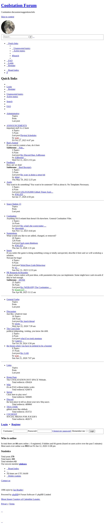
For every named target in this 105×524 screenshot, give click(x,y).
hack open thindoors (29, 243)
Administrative (13, 113)
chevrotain (19, 228)
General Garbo (13, 299)
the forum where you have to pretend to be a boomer (29, 346)
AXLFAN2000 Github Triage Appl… (36, 192)
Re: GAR (24, 353)
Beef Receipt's (25, 167)
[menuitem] (21, 48)
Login (4, 424)
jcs (16, 268)
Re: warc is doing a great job (32, 175)
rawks (17, 324)
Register (16, 424)
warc (17, 138)
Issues (9, 250)
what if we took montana (31, 338)
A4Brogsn (19, 157)
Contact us (5, 480)
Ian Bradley (18, 490)
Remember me (78, 431)
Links (9, 365)
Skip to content (7, 17)
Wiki (9, 385)
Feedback (11, 162)
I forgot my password (61, 431)
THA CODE (12, 407)
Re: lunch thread (27, 321)
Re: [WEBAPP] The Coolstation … (35, 287)
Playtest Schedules (28, 135)
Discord (10, 399)
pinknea (23, 464)
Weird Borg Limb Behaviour (32, 265)
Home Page (12, 377)
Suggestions (12, 233)
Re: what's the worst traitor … (33, 226)
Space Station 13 (14, 204)
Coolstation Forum (19, 5)
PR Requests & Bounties (17, 272)
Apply (9, 182)
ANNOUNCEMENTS (17, 125)
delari (17, 177)
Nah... (21, 148)
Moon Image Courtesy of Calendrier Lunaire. (20, 499)
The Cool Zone (13, 328)
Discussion (11, 311)
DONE (22, 280)
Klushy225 (19, 290)
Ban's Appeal (12, 143)
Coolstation (11, 216)
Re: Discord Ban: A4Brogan (32, 155)
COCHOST (12, 414)
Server (9, 392)
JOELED (19, 194)
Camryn (18, 341)
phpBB (15, 494)
